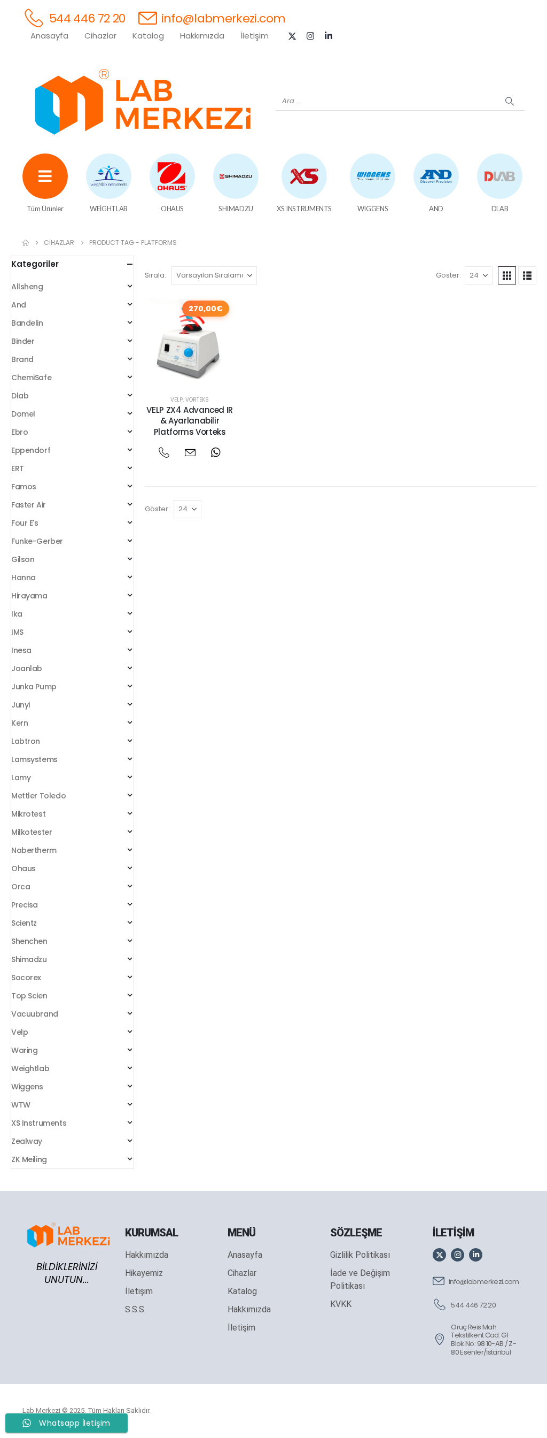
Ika (16, 614)
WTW (20, 1104)
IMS (17, 632)
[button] (507, 275)
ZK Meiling (29, 1159)
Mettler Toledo (38, 795)
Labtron (25, 741)
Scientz (24, 923)
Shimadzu (29, 959)
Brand (22, 359)
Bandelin (27, 323)
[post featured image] (190, 340)
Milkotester (31, 832)
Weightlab (30, 1068)
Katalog (148, 35)
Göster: (448, 275)
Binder (22, 341)
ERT (17, 468)
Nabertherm (34, 850)
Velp (176, 400)
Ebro (19, 432)
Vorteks (197, 400)
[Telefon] (163, 452)
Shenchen (29, 941)
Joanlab (26, 668)
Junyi (20, 704)
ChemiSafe (31, 377)
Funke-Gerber (37, 541)
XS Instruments (38, 1123)
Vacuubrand (34, 1014)
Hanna (23, 577)
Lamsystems (34, 759)
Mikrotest (28, 814)
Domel (23, 414)
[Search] (510, 101)
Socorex (26, 977)
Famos (23, 486)
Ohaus (23, 868)
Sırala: (155, 275)
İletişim (254, 35)
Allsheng (27, 286)
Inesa (21, 650)
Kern (19, 723)
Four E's (24, 523)
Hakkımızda (202, 35)
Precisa (24, 904)
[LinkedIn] (328, 35)
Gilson (22, 559)
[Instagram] (310, 35)
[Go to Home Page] (25, 242)
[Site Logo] (142, 101)
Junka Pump (34, 686)
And (18, 304)
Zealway (26, 1141)
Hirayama (29, 595)
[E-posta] (190, 452)
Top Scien (29, 995)
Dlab (19, 395)
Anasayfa (49, 35)
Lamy (20, 777)
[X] (292, 35)
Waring (24, 1050)
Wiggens (27, 1086)
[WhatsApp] (215, 452)
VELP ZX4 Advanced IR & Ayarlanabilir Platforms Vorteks (189, 420)
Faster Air (28, 504)
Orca (20, 886)
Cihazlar (100, 35)
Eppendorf (30, 450)
